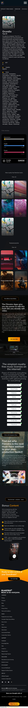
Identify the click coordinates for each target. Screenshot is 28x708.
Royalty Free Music (7, 9)
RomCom (17, 9)
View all (14, 177)
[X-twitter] (5, 682)
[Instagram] (11, 682)
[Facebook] (2, 682)
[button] (14, 477)
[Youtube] (8, 682)
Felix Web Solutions (12, 707)
